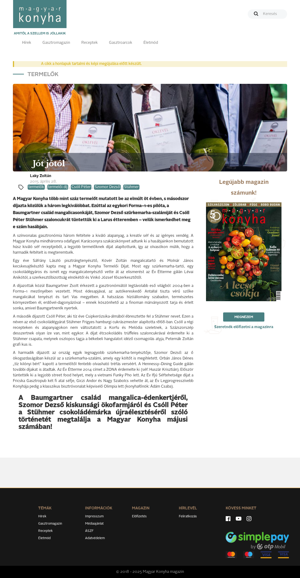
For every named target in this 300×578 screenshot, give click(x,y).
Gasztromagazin (56, 43)
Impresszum (94, 516)
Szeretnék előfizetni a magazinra (243, 327)
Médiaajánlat (94, 523)
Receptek (89, 43)
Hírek (26, 43)
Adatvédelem (95, 538)
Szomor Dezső (107, 187)
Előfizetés (139, 516)
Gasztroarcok (120, 43)
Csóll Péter (81, 187)
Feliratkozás (188, 516)
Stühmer (131, 187)
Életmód (150, 43)
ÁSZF (89, 531)
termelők (36, 187)
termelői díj (58, 187)
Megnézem (243, 317)
